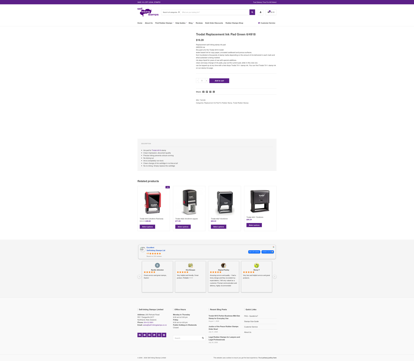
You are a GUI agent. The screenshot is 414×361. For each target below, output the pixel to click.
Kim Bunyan (190, 270)
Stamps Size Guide (251, 321)
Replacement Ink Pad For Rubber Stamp (218, 103)
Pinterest (164, 335)
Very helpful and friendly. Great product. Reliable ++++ (187, 276)
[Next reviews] (275, 276)
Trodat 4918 (156, 150)
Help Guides (180, 23)
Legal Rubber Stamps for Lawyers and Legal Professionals (224, 338)
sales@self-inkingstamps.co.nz (155, 325)
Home (139, 23)
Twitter (149, 335)
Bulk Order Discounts (214, 23)
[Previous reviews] (139, 276)
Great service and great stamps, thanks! (155, 276)
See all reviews (254, 252)
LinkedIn (154, 335)
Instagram (144, 335)
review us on (266, 252)
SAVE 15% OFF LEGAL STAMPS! (148, 2)
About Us (149, 23)
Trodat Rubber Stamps (241, 103)
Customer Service (268, 23)
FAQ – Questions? (251, 316)
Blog (191, 23)
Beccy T (257, 270)
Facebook (139, 335)
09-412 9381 (149, 322)
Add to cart (219, 80)
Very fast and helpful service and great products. (256, 276)
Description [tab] (146, 144)
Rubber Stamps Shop (234, 23)
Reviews (199, 23)
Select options (147, 227)
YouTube (159, 335)
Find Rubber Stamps (163, 23)
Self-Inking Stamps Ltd (156, 250)
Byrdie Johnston (157, 270)
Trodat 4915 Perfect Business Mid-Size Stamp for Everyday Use (224, 317)
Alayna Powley (223, 270)
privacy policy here (270, 358)
